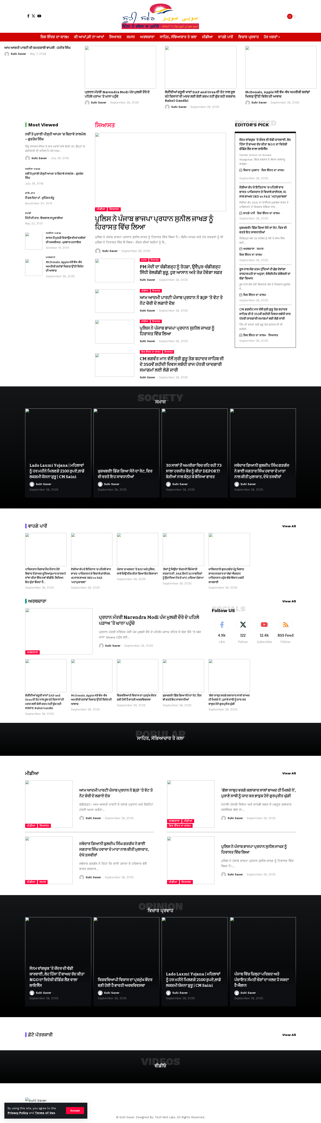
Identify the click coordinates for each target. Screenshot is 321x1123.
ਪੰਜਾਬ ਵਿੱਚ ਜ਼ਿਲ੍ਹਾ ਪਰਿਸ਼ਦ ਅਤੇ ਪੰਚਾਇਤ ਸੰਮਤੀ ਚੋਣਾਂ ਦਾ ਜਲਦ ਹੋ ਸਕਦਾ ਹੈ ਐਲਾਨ (261, 980)
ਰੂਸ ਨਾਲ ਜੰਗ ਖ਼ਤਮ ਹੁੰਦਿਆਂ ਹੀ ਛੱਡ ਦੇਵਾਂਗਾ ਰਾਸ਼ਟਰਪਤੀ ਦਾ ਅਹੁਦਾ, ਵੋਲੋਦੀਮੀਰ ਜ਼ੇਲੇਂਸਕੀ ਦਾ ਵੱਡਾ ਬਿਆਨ (264, 273)
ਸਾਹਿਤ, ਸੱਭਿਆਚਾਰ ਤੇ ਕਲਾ (160, 738)
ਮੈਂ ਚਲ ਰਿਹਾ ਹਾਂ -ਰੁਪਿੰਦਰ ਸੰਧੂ (39, 198)
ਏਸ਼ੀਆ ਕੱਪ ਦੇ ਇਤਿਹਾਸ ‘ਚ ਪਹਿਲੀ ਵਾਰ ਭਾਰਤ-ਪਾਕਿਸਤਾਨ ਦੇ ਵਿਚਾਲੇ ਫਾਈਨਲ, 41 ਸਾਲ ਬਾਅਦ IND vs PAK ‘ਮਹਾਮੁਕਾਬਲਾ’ (263, 192)
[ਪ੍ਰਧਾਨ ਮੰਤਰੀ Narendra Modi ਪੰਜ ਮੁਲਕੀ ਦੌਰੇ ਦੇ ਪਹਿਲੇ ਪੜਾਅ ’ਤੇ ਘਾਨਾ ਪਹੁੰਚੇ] (120, 67)
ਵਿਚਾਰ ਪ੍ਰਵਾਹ (251, 170)
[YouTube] (39, 16)
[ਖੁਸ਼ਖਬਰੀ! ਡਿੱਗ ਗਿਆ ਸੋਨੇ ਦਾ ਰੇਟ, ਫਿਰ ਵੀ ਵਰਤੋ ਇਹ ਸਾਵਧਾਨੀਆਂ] (126, 453)
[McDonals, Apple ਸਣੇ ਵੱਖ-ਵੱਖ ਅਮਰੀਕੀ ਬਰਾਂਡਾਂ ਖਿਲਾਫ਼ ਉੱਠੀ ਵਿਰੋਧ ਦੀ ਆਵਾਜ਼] (281, 67)
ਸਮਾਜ (144, 260)
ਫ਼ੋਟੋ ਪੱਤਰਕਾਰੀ (40, 1034)
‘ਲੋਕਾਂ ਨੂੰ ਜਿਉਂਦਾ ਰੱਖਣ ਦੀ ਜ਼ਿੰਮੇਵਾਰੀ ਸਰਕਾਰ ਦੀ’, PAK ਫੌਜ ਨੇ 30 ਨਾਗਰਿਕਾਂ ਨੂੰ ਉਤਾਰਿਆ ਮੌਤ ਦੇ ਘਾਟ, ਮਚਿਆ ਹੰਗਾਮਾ (183, 573)
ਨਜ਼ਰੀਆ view (32, 169)
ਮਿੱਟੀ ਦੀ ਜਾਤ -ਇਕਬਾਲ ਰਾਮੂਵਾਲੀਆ (44, 218)
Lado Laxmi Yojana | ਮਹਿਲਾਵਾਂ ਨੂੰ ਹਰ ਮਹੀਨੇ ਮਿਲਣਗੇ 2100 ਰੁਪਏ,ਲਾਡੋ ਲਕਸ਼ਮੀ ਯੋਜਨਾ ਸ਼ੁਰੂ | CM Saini (57, 471)
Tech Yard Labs (165, 1117)
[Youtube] (264, 630)
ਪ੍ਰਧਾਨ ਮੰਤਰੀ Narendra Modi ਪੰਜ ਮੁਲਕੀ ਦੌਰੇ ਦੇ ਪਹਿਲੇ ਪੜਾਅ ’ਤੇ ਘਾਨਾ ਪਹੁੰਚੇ (117, 94)
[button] (75, 1110)
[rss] (286, 630)
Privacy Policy (18, 1112)
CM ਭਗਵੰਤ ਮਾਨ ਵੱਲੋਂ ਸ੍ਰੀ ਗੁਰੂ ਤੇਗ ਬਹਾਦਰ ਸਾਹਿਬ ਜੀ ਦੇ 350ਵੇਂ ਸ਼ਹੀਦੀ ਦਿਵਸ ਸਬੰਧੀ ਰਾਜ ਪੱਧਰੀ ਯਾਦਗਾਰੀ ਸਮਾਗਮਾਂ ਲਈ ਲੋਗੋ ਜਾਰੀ (182, 364)
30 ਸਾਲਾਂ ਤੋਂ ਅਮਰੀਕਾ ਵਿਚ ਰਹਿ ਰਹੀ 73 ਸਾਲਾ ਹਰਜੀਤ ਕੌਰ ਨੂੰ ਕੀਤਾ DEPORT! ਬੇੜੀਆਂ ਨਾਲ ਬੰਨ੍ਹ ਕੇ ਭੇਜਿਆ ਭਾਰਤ (194, 471)
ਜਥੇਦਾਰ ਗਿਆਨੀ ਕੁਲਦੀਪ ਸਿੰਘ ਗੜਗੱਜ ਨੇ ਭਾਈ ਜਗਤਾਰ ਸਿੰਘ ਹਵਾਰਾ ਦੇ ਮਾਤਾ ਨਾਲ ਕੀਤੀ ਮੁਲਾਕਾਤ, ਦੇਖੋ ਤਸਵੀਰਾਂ (261, 471)
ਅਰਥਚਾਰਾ (50, 257)
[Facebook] (28, 16)
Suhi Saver (18, 53)
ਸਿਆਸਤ (114, 209)
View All (289, 526)
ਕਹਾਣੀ (28, 213)
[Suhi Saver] (160, 16)
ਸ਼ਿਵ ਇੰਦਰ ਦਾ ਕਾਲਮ (151, 352)
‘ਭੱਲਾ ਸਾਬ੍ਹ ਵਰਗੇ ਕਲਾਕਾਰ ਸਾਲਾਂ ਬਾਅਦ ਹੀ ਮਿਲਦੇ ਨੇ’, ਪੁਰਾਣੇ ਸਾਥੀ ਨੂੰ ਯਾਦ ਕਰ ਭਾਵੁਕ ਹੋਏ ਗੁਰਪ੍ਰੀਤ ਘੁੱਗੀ (229, 700)
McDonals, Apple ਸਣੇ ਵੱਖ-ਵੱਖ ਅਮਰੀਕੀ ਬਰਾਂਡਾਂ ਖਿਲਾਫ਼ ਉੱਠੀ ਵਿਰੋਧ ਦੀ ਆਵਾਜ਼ (277, 94)
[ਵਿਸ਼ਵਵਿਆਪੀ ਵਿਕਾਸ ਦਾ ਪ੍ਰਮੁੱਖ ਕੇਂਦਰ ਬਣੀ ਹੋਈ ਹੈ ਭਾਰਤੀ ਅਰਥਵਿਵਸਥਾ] (137, 675)
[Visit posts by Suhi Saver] (6, 54)
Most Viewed (43, 124)
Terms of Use (45, 1112)
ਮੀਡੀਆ (101, 209)
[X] (33, 16)
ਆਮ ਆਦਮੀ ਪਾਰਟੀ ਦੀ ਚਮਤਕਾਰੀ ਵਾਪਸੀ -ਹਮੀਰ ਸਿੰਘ (37, 48)
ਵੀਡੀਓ (160, 1065)
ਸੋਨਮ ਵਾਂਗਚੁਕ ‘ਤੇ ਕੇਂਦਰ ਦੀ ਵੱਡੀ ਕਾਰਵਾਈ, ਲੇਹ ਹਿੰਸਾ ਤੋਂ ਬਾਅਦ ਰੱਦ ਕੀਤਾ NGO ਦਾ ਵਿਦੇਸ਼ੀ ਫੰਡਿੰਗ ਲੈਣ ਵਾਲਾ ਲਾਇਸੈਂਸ (265, 144)
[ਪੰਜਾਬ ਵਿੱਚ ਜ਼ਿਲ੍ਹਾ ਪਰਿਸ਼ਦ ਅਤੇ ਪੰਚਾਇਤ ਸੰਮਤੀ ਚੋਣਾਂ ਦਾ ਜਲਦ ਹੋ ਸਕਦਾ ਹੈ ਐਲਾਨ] (263, 961)
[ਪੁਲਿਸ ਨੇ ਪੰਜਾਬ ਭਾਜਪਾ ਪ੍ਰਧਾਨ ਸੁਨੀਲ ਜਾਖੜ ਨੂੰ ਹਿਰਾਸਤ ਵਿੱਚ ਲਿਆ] (160, 172)
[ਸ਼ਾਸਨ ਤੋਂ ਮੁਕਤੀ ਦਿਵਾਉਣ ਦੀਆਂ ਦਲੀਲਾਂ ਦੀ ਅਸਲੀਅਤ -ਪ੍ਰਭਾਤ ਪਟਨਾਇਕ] (34, 241)
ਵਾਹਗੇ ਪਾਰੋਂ (249, 213)
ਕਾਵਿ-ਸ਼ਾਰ (30, 193)
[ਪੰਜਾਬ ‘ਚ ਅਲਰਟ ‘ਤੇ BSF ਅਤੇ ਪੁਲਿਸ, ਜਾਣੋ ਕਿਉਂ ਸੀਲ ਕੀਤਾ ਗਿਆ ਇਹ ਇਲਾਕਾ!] (137, 549)
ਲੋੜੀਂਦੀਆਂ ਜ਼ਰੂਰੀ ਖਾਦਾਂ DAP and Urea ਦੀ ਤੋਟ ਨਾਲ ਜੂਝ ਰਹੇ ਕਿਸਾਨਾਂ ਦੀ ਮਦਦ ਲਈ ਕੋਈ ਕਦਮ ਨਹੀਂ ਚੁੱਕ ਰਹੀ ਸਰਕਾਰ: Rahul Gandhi (200, 96)
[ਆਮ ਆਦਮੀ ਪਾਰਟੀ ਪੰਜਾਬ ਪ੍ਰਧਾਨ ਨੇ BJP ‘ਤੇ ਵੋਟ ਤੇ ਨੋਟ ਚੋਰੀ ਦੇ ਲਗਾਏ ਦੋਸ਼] (114, 301)
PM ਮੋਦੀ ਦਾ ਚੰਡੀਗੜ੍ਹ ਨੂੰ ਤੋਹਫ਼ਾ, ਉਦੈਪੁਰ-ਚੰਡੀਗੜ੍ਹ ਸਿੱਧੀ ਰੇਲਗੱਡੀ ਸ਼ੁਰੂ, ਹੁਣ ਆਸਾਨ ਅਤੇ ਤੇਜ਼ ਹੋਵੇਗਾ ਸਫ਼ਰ (181, 269)
